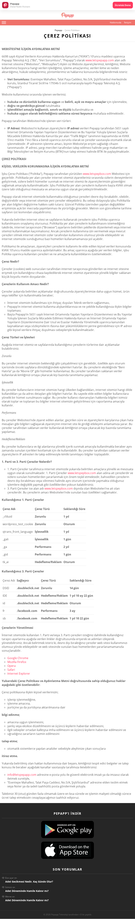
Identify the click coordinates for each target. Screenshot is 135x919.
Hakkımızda (115, 22)
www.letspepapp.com (99, 60)
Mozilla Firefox (16, 662)
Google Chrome (17, 658)
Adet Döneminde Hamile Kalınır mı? (27, 891)
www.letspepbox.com (97, 174)
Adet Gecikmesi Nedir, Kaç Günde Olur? (29, 881)
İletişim (127, 22)
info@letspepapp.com (21, 775)
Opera (11, 666)
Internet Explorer (18, 673)
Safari (11, 670)
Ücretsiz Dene (123, 5)
